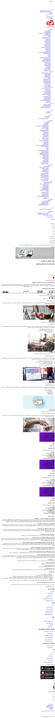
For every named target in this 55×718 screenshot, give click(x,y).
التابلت (49, 56)
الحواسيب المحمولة (46, 59)
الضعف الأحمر (52, 240)
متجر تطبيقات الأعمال (47, 181)
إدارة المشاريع (47, 90)
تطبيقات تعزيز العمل (46, 91)
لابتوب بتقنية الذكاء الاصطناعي (45, 57)
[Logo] (51, 27)
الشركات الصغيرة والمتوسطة (45, 10)
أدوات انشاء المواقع (46, 99)
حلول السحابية (47, 49)
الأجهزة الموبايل (49, 637)
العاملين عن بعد (47, 86)
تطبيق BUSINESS (49, 600)
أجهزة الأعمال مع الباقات (45, 60)
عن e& (51, 703)
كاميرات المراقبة (47, 45)
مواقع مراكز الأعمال (46, 104)
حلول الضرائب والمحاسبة (45, 47)
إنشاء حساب (48, 112)
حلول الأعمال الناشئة (44, 175)
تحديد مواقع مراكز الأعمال (47, 621)
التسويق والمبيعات (47, 64)
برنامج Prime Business (48, 614)
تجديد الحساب (50, 594)
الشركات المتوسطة (44, 177)
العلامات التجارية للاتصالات (47, 662)
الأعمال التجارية (47, 74)
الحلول (49, 165)
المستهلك (50, 1)
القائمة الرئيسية (47, 116)
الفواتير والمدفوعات (46, 105)
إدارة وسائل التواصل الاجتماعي (44, 100)
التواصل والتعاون (47, 67)
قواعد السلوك (50, 704)
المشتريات (48, 66)
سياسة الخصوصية (49, 705)
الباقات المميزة (45, 124)
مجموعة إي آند (49, 13)
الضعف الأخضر (52, 238)
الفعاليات (50, 624)
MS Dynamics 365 (47, 93)
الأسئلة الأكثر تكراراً (51, 516)
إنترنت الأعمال (47, 40)
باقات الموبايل (49, 633)
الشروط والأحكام (51, 571)
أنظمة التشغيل (47, 92)
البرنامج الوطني (49, 647)
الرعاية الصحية (47, 75)
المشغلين (50, 12)
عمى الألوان (52, 236)
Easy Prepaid (48, 68)
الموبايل (49, 55)
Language (48, 216)
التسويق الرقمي (47, 46)
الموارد (49, 199)
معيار (52, 226)
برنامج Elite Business (48, 612)
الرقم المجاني (47, 43)
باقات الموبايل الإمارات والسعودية (44, 33)
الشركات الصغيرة (45, 176)
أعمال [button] (51, 9)
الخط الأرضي (48, 39)
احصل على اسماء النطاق (48, 598)
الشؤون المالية (47, 65)
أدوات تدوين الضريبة (46, 96)
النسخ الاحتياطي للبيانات (46, 94)
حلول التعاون (48, 50)
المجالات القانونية (47, 62)
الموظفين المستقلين (46, 85)
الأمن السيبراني (47, 48)
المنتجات (49, 120)
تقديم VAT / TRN (49, 608)
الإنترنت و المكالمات (48, 635)
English (51, 216)
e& (51, 653)
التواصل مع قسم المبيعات (50, 586)
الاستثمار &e (50, 660)
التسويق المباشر (47, 51)
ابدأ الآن (53, 459)
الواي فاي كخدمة (47, 41)
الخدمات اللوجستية (47, 76)
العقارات (48, 77)
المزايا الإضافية (47, 34)
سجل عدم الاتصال (47, 70)
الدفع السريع (41, 209)
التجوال (49, 36)
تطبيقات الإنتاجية (47, 89)
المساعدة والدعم (49, 607)
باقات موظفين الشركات (46, 37)
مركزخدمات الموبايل (46, 69)
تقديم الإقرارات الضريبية (46, 106)
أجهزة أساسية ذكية (47, 58)
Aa (54, 226)
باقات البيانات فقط (47, 35)
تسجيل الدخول (47, 111)
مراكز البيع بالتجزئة (47, 78)
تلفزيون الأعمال (47, 42)
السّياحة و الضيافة (47, 73)
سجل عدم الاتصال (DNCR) (45, 107)
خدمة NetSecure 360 (46, 53)
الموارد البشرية (47, 63)
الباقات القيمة (45, 123)
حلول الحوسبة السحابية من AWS (44, 52)
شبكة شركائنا (50, 626)
